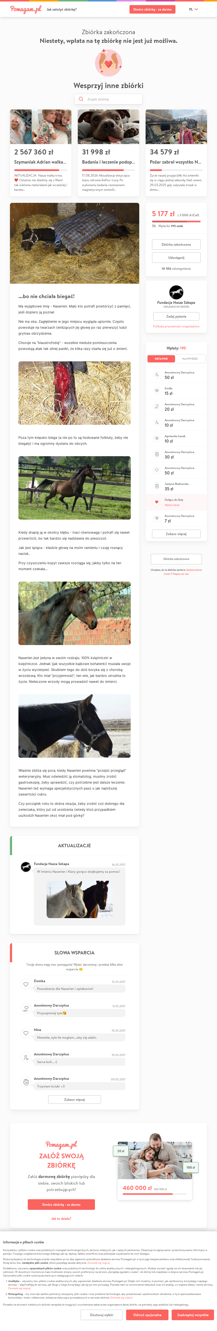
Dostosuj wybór (101, 1315)
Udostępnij (176, 257)
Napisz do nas (181, 574)
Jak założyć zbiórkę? (62, 9)
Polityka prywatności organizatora (176, 326)
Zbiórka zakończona (176, 244)
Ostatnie (161, 358)
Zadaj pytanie (176, 316)
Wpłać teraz (172, 505)
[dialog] (108, 1281)
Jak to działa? (61, 1218)
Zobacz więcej (74, 1099)
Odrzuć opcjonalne (147, 1315)
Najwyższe (190, 358)
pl (191, 9)
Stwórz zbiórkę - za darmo (152, 9)
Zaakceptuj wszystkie (193, 1315)
